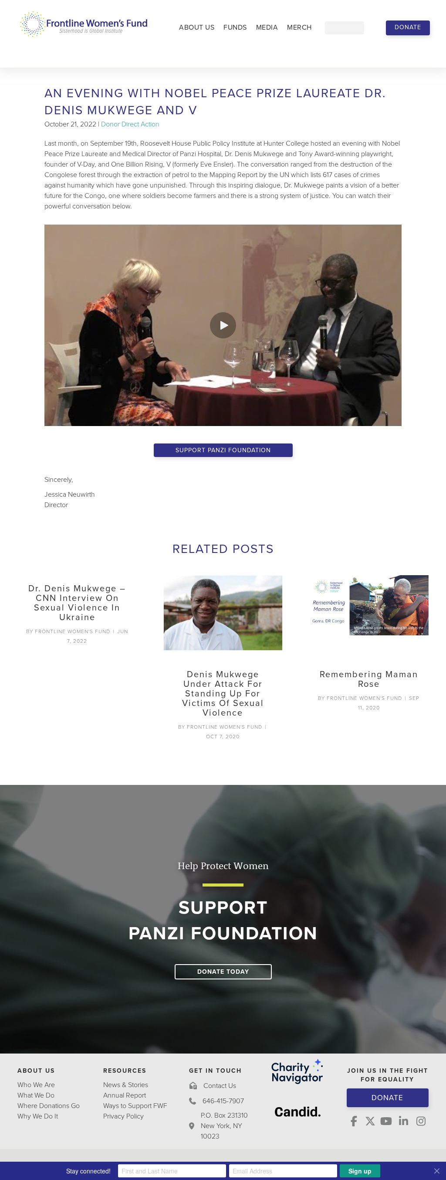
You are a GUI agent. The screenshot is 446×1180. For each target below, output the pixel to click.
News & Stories (125, 1085)
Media (267, 27)
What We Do (35, 1095)
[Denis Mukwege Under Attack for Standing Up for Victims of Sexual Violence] (223, 618)
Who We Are (36, 1085)
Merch (299, 27)
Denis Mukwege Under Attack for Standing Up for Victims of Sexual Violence (223, 693)
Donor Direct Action (130, 124)
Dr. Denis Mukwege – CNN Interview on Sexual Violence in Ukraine (77, 603)
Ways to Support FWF (135, 1106)
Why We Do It (37, 1116)
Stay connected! (88, 1170)
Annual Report (124, 1095)
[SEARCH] (370, 27)
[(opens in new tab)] (297, 1111)
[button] (408, 28)
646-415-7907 (223, 1101)
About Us (196, 27)
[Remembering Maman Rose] (369, 618)
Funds (235, 27)
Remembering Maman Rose (369, 679)
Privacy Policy (123, 1116)
